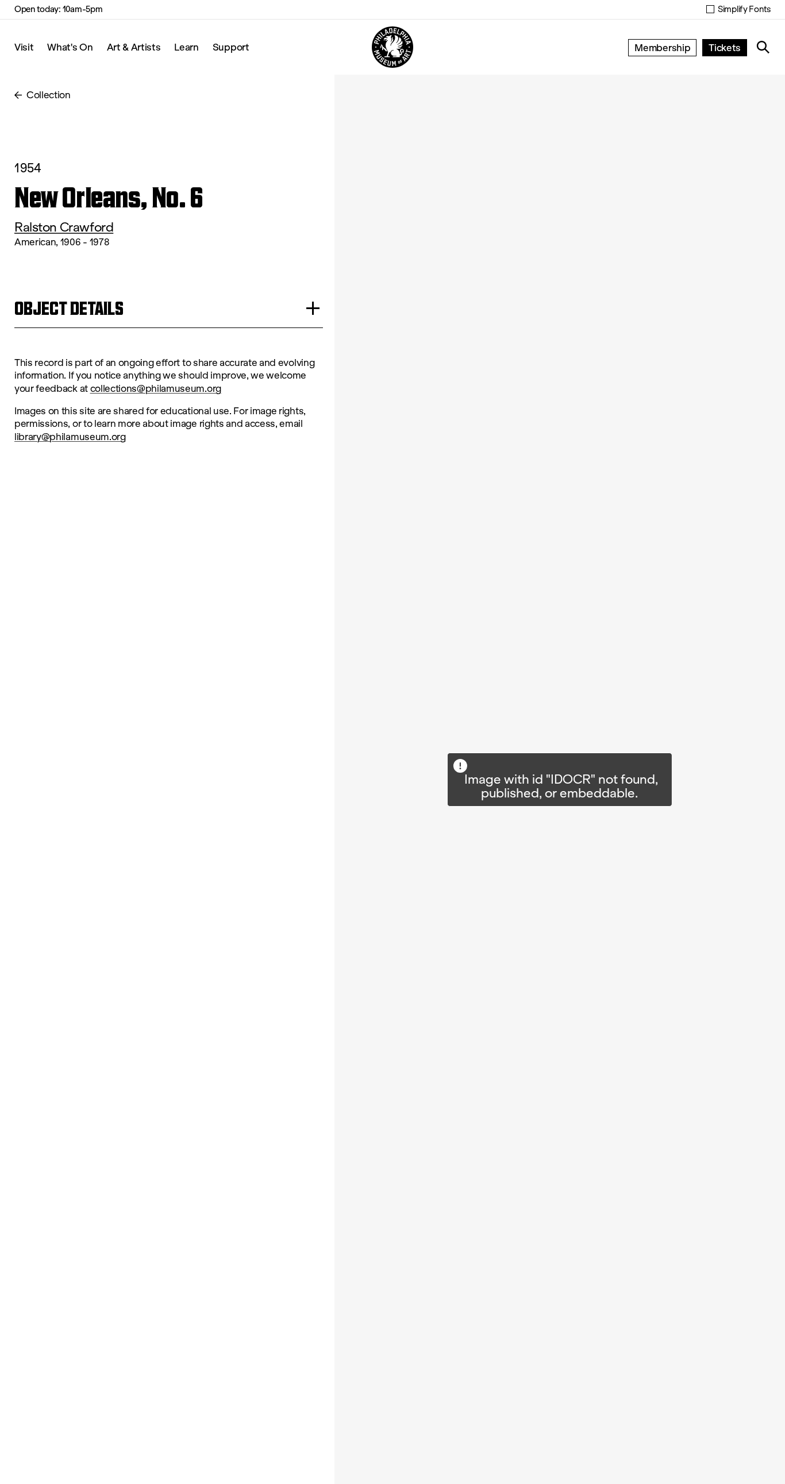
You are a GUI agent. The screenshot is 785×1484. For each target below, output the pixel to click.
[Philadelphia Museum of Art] (392, 47)
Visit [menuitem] (23, 47)
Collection (48, 95)
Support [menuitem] (231, 47)
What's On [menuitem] (70, 47)
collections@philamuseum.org (155, 388)
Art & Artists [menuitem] (134, 47)
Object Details (69, 308)
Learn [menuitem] (186, 47)
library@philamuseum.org (70, 436)
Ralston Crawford (63, 227)
